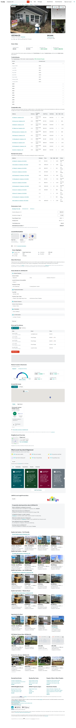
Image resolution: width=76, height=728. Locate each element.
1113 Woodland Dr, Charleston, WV (19, 139)
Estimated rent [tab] (25, 208)
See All (14, 461)
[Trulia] (12, 707)
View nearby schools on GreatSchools (20, 429)
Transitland (25, 696)
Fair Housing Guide (25, 711)
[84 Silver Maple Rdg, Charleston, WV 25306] (18, 540)
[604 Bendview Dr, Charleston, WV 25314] (57, 578)
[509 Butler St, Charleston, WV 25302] (44, 661)
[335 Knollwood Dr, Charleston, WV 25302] (58, 640)
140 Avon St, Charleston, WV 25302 (19, 171)
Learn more (20, 463)
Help (52, 711)
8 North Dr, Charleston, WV (17, 149)
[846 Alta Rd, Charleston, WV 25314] (44, 559)
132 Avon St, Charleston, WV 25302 (19, 182)
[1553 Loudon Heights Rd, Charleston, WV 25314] (18, 640)
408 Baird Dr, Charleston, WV (18, 124)
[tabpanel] (38, 219)
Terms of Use (43, 711)
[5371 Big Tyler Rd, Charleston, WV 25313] (31, 540)
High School (19, 404)
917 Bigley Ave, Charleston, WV (18, 128)
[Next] (64, 543)
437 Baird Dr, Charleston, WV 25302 (19, 168)
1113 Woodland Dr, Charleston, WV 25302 (20, 179)
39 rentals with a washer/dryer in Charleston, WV (22, 592)
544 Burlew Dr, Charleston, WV (18, 142)
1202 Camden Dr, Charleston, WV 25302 (20, 200)
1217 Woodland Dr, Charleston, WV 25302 (20, 197)
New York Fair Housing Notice (15, 702)
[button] (28, 2)
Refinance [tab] (32, 208)
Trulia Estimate (16, 59)
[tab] (15, 328)
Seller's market (22, 379)
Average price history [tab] (22, 368)
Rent (35, 1)
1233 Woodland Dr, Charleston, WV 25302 (20, 186)
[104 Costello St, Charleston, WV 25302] (58, 661)
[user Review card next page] (65, 478)
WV (22, 4)
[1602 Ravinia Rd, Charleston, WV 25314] (31, 559)
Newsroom (33, 711)
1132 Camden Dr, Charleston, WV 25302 (20, 164)
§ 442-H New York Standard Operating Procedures (18, 701)
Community (18, 466)
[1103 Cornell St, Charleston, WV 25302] (31, 661)
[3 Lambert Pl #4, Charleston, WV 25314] (57, 540)
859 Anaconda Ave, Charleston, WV (19, 131)
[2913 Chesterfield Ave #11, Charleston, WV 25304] (18, 578)
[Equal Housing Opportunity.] (24, 718)
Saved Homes (50, 1)
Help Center (33, 718)
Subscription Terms (48, 711)
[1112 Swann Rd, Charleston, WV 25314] (44, 640)
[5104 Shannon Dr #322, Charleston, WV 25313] (44, 578)
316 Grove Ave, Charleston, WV (18, 121)
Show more (14, 351)
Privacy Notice (56, 711)
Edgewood (23, 36)
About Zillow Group (19, 711)
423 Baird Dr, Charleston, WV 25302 (19, 161)
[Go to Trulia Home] (3, 1)
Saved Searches (58, 1)
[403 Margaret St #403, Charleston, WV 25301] (58, 620)
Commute (37, 466)
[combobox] (17, 2)
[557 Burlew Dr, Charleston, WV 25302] (18, 661)
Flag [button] (21, 485)
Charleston (27, 4)
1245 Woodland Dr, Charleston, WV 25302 (20, 175)
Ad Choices (60, 711)
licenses (41, 699)
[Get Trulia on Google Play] (25, 707)
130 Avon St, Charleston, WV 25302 (19, 189)
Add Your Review (38, 490)
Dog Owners (25, 466)
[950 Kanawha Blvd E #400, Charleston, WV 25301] (57, 559)
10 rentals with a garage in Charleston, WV (21, 553)
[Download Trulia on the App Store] (17, 707)
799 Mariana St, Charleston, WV (18, 135)
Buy (31, 1)
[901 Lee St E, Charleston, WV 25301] (44, 540)
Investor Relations (38, 711)
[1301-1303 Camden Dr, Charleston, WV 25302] (31, 640)
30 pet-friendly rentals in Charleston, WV (21, 534)
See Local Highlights (24, 441)
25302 (31, 4)
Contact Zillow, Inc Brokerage (16, 704)
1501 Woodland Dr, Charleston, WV (19, 146)
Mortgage (40, 1)
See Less (14, 321)
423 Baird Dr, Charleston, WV (18, 117)
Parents (31, 466)
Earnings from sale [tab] (16, 208)
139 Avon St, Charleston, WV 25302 (19, 193)
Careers (30, 711)
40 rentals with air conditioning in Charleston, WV (22, 572)
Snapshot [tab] (14, 368)
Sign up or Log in (67, 1)
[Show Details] (63, 63)
